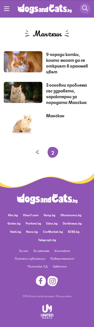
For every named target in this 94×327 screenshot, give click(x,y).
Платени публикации (30, 258)
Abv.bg (13, 215)
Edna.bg (52, 223)
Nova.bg (32, 231)
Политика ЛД (38, 266)
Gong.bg (49, 215)
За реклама (41, 250)
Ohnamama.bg (70, 215)
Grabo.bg (14, 223)
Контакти (62, 250)
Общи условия (63, 296)
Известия (60, 266)
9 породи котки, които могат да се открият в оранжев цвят (67, 62)
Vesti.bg (15, 231)
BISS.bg (73, 231)
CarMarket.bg (53, 231)
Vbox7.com (31, 215)
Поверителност (62, 258)
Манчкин (55, 115)
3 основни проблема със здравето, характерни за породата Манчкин (66, 93)
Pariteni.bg (33, 223)
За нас (23, 250)
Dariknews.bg (72, 223)
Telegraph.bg (47, 240)
